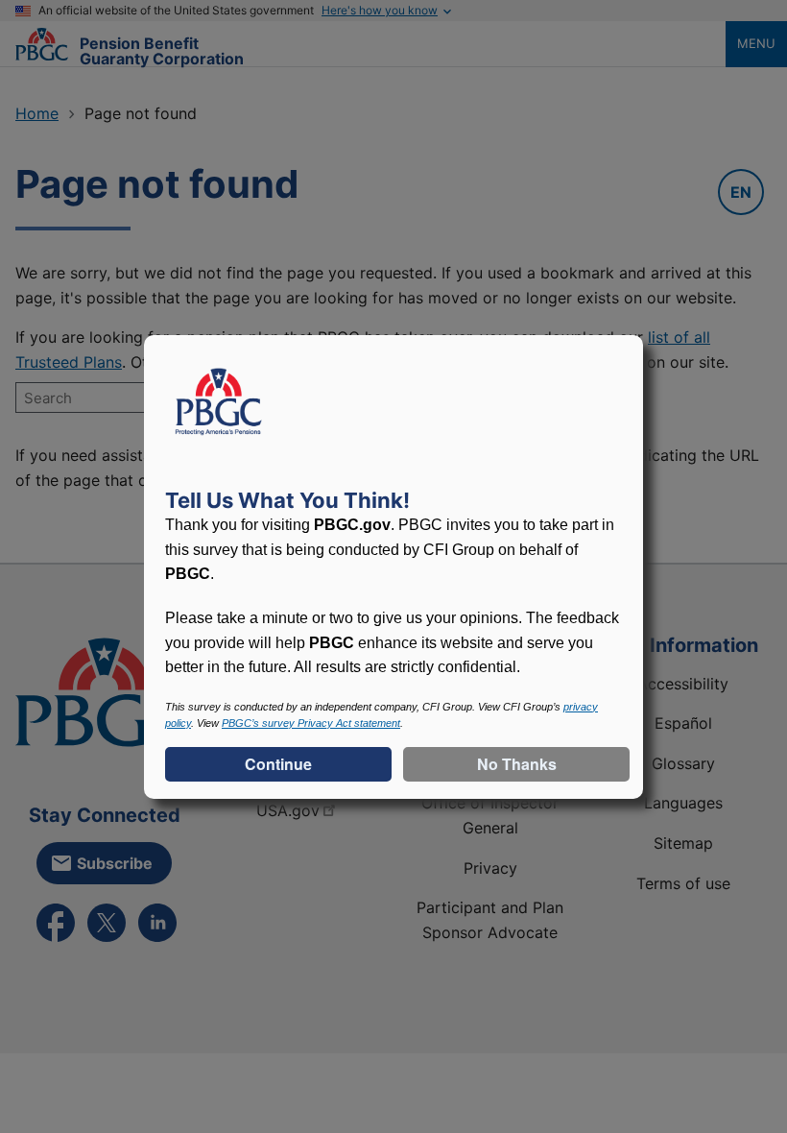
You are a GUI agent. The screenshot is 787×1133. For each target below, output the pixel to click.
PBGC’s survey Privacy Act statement (311, 723)
